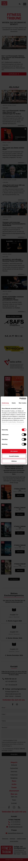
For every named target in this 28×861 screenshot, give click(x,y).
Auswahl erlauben (14, 456)
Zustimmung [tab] (5, 403)
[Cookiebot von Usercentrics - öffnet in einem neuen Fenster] (19, 399)
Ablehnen (14, 461)
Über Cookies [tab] (22, 403)
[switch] (24, 434)
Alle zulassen (14, 451)
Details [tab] (14, 403)
